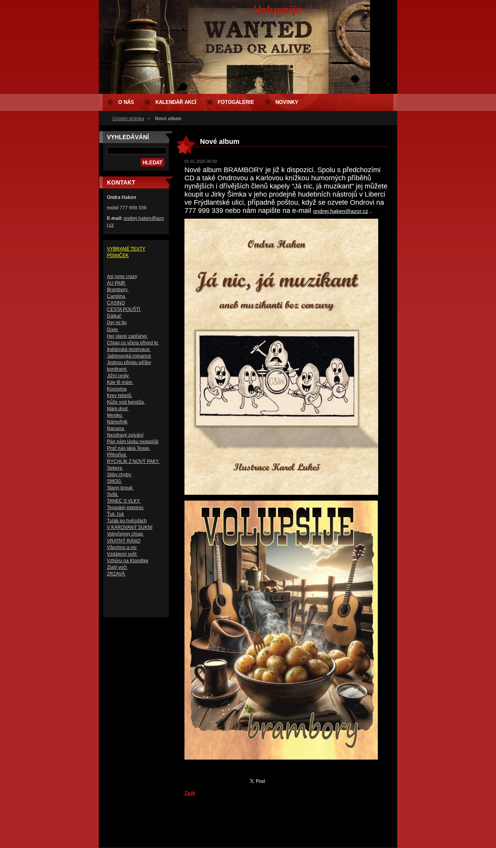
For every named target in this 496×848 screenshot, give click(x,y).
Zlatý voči (117, 567)
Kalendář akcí (175, 102)
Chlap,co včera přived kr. (133, 342)
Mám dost (118, 408)
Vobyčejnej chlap (125, 534)
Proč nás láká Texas (128, 448)
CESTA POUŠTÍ (124, 309)
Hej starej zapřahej (127, 336)
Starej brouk (120, 487)
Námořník (117, 422)
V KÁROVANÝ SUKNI (129, 527)
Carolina (116, 296)
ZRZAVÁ (116, 574)
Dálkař (114, 316)
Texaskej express (126, 507)
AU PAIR (116, 283)
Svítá (113, 494)
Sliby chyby (119, 474)
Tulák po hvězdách (127, 520)
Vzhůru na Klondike (127, 560)
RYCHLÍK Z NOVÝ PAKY (133, 461)
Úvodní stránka (128, 118)
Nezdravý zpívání (125, 435)
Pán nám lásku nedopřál (132, 441)
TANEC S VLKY (124, 501)
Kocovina (117, 389)
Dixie (113, 329)
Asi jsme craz (121, 276)
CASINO (116, 303)
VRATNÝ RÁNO (123, 541)
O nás (126, 102)
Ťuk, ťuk (115, 514)
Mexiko (115, 415)
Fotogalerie (236, 102)
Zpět (189, 793)
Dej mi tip (117, 322)
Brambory (118, 289)
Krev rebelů (120, 395)
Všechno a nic (122, 547)
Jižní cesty (118, 375)
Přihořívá (117, 455)
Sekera (115, 468)
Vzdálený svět (122, 554)
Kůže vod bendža (126, 402)
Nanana (116, 428)
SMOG (114, 481)
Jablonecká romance (129, 356)
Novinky (287, 102)
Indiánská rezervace (129, 349)
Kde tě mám (120, 382)
